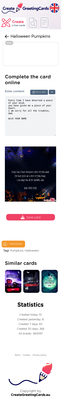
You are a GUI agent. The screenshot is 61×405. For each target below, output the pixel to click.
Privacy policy (39, 355)
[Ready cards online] (44, 22)
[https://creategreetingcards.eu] (25, 8)
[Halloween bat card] (32, 281)
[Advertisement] (31, 54)
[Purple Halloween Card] (14, 281)
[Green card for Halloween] (50, 281)
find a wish (40, 92)
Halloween (15, 244)
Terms (17, 355)
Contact (26, 355)
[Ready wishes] (33, 22)
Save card (34, 217)
